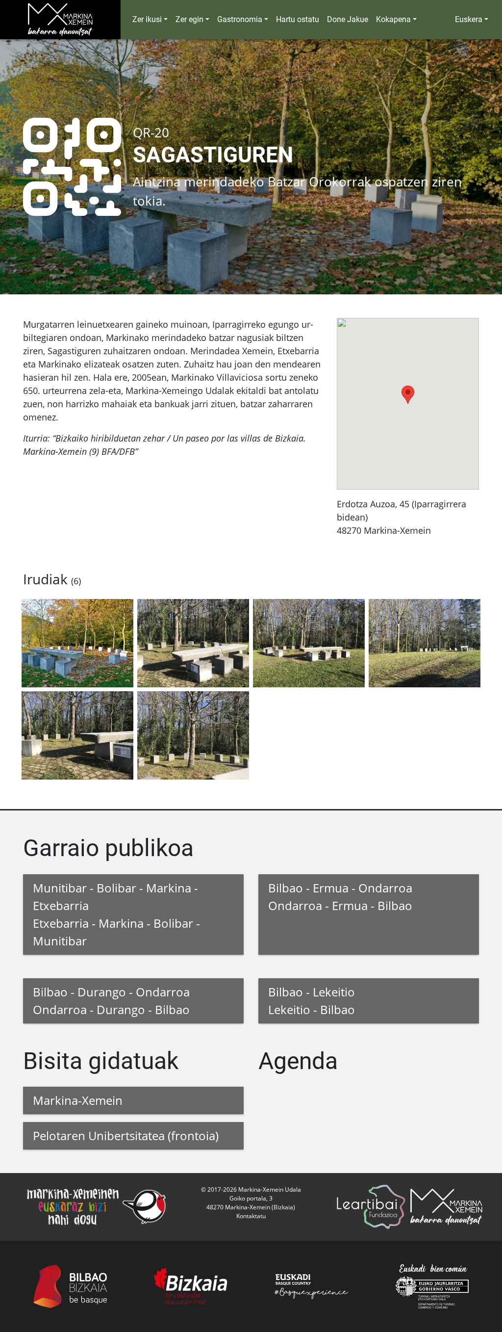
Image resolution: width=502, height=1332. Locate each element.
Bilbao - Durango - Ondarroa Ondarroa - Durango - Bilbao (111, 1001)
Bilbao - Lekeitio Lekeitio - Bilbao (311, 1001)
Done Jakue (347, 19)
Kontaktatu (251, 1216)
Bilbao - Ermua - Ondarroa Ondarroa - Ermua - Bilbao (340, 897)
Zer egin (189, 19)
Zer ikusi (147, 19)
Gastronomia (239, 19)
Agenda (298, 1061)
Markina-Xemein (78, 1100)
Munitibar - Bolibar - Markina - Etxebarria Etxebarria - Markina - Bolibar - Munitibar (116, 914)
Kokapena (393, 19)
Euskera (468, 19)
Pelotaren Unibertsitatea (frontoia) (126, 1135)
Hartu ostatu (297, 19)
